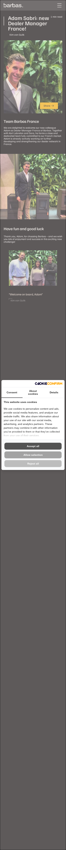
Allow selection (33, 454)
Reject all (33, 463)
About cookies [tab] (33, 392)
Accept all (33, 446)
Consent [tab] (12, 392)
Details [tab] (54, 392)
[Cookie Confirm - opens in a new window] (48, 383)
